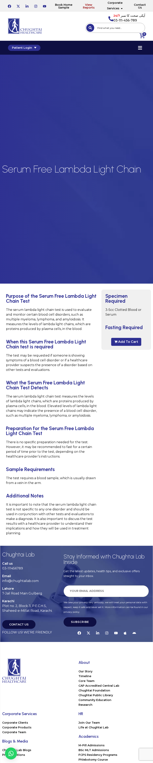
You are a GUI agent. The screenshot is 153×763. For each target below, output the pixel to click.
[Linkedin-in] (27, 5)
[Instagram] (35, 5)
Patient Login (22, 47)
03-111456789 (12, 568)
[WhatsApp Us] (11, 753)
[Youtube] (44, 5)
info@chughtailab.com (20, 581)
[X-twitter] (18, 5)
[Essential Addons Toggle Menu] (140, 48)
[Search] (90, 28)
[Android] (134, 632)
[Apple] (125, 632)
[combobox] (115, 28)
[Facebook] (9, 5)
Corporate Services (115, 5)
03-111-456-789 (125, 20)
